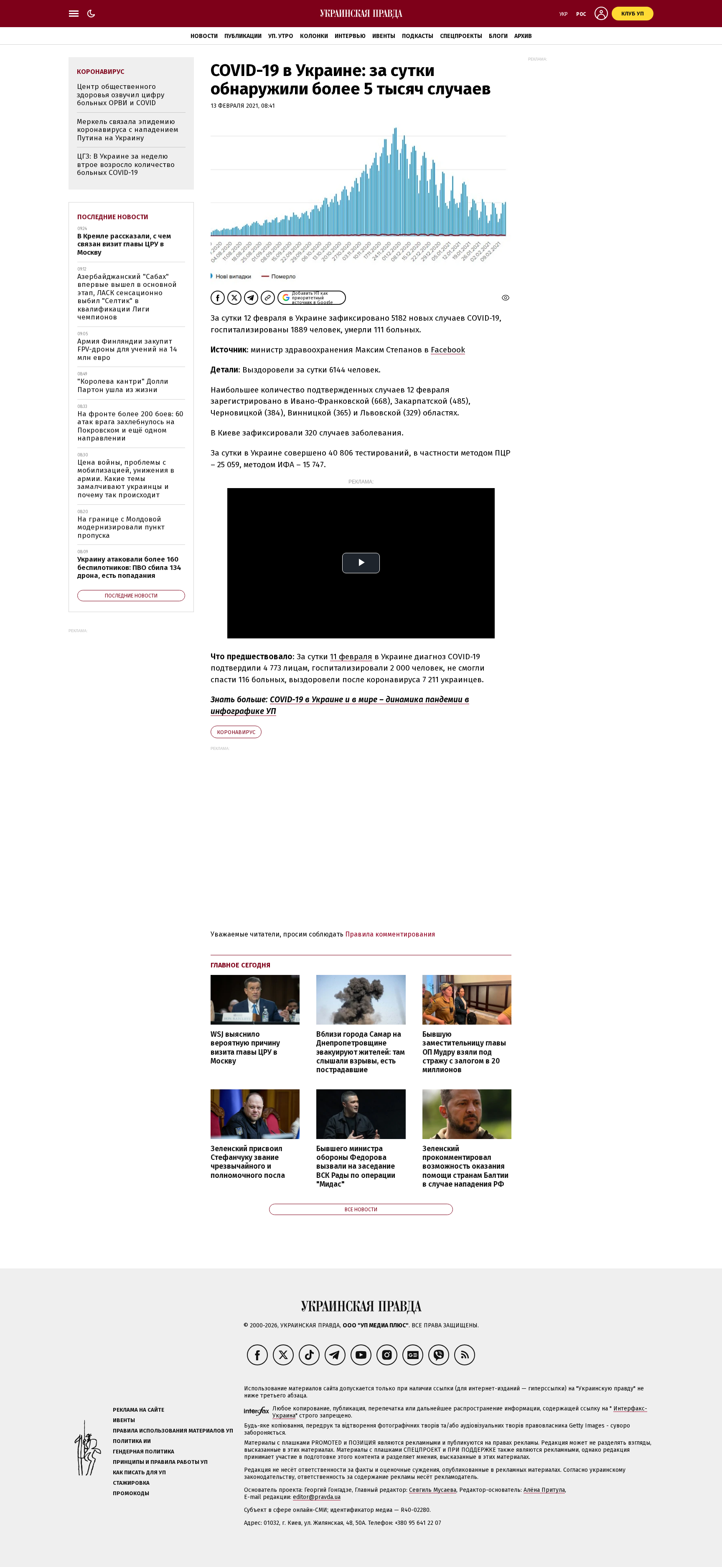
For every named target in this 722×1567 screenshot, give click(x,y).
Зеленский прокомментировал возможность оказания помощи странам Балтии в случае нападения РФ (465, 1166)
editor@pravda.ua (317, 1497)
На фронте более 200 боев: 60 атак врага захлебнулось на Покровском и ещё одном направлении (130, 426)
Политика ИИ (132, 1441)
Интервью (350, 36)
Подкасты (417, 36)
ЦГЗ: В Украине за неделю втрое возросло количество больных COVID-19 (126, 164)
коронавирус (236, 732)
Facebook (448, 349)
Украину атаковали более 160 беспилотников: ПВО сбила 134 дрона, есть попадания (129, 567)
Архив (523, 36)
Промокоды (131, 1493)
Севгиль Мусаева (432, 1490)
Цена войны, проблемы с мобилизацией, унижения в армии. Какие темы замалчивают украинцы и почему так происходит (125, 478)
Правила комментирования (390, 934)
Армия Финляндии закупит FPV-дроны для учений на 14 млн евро (127, 349)
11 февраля (351, 656)
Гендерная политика (143, 1451)
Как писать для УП (139, 1472)
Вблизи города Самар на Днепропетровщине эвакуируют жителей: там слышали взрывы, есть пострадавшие (360, 1052)
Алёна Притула (544, 1490)
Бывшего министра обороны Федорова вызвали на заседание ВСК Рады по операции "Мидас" (355, 1166)
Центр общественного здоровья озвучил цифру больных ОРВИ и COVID (120, 94)
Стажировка (131, 1483)
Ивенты (383, 36)
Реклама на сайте (138, 1410)
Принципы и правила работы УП (160, 1462)
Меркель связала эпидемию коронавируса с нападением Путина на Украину (127, 129)
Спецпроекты (461, 36)
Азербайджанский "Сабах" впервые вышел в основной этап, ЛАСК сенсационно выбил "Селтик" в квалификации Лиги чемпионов (127, 297)
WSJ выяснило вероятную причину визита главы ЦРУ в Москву (245, 1047)
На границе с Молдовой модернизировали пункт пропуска (121, 527)
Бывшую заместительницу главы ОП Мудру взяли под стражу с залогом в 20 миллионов (464, 1052)
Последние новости (112, 217)
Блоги (498, 36)
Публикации (243, 36)
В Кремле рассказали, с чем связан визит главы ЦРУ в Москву (124, 244)
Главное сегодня (240, 965)
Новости (204, 36)
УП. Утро (280, 36)
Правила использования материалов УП (173, 1431)
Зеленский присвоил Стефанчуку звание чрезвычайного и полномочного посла (248, 1162)
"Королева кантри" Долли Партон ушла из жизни (122, 385)
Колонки (314, 36)
